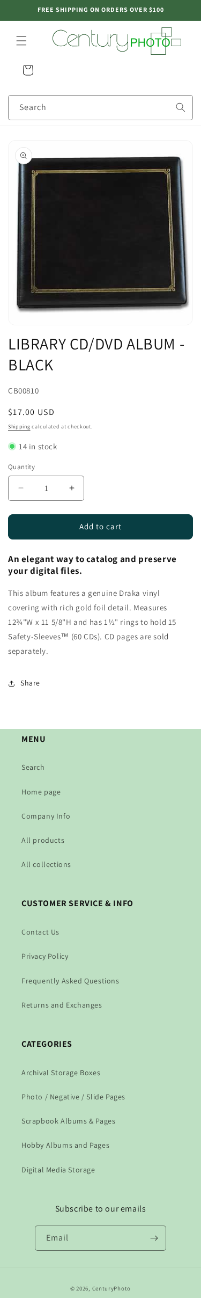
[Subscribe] (154, 1238)
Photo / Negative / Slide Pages (73, 1097)
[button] (21, 41)
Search (33, 767)
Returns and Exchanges (61, 1005)
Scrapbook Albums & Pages (68, 1121)
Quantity (21, 466)
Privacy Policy (44, 956)
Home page (41, 792)
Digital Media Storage (58, 1170)
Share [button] (30, 683)
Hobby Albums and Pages (65, 1145)
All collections (46, 864)
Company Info (45, 816)
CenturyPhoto (111, 1288)
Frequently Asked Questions (70, 981)
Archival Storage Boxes (60, 1072)
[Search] (180, 107)
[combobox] (100, 108)
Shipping (19, 426)
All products (42, 840)
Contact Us (40, 932)
